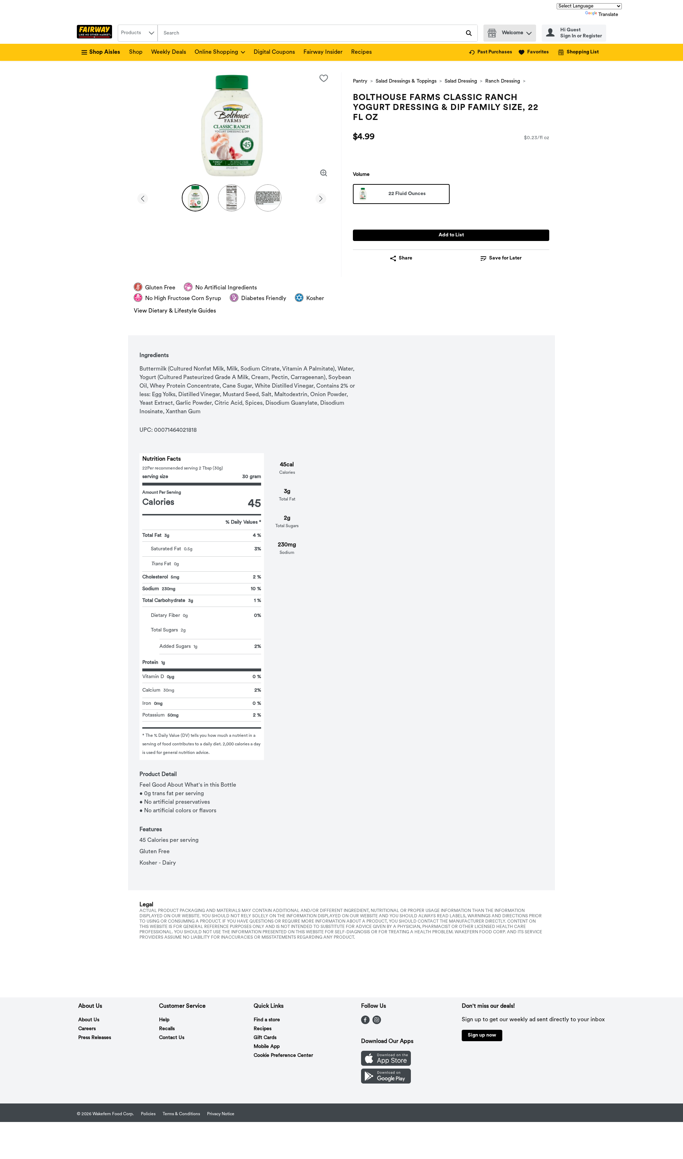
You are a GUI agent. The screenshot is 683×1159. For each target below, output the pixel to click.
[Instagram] (376, 1023)
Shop (136, 52)
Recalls (167, 1029)
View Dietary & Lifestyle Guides (175, 311)
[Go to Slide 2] (231, 198)
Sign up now (482, 1035)
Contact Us (171, 1037)
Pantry (360, 81)
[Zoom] (323, 173)
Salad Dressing (461, 81)
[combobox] (138, 33)
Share (405, 258)
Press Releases (94, 1037)
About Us (88, 1020)
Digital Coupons (274, 52)
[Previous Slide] (143, 197)
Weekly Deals (168, 52)
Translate (608, 14)
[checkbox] (323, 78)
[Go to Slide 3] (268, 198)
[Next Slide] (321, 197)
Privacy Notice (220, 1114)
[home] (96, 33)
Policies (148, 1114)
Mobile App (267, 1046)
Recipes (361, 52)
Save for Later (505, 258)
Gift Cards (265, 1037)
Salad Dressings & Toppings (406, 81)
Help (164, 1020)
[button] (529, 31)
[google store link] (386, 1082)
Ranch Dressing (502, 81)
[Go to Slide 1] (195, 198)
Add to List (451, 235)
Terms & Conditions (181, 1114)
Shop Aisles (104, 52)
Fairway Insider (323, 52)
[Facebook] (365, 1023)
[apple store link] (386, 1064)
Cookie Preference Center (283, 1055)
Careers (87, 1029)
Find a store (267, 1020)
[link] (490, 52)
